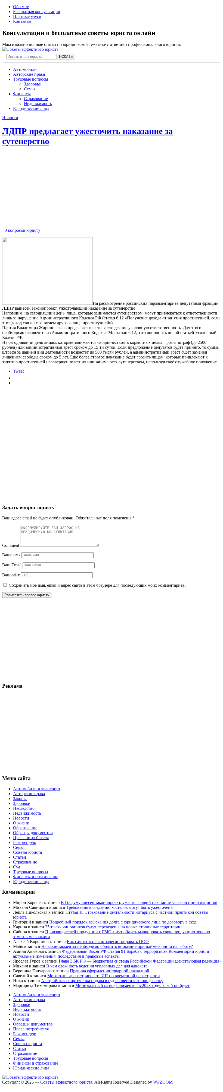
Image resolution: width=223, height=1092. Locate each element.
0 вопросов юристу (22, 230)
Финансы (22, 93)
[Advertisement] (111, 190)
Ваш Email (11, 565)
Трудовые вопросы (30, 79)
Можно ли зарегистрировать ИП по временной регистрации (103, 975)
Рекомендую (24, 842)
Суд (16, 867)
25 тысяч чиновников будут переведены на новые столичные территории (113, 927)
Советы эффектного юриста (66, 1082)
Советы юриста (27, 852)
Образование (25, 828)
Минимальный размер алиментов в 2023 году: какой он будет (132, 985)
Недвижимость (38, 103)
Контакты (22, 21)
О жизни (21, 823)
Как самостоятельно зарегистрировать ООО (108, 941)
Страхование (36, 98)
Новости (10, 117)
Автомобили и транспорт (36, 788)
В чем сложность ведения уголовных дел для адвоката (96, 966)
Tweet (18, 371)
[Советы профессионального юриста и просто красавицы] (30, 49)
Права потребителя (31, 837)
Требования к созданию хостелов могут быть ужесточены (120, 907)
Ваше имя (11, 555)
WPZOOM (163, 1082)
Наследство (24, 808)
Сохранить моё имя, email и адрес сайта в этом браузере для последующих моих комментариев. (97, 585)
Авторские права (29, 74)
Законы (20, 798)
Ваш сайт (11, 575)
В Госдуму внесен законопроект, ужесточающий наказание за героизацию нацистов (139, 902)
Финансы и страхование (35, 876)
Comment (10, 545)
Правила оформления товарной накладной (109, 971)
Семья (29, 89)
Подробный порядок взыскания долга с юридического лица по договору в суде (123, 922)
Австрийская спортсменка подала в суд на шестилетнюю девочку (102, 980)
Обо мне (21, 6)
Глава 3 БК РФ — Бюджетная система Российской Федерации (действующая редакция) (140, 961)
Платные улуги (27, 16)
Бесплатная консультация (36, 11)
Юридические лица (31, 108)
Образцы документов (33, 832)
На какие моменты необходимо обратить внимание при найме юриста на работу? (117, 946)
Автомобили (25, 69)
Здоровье (32, 84)
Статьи (19, 857)
